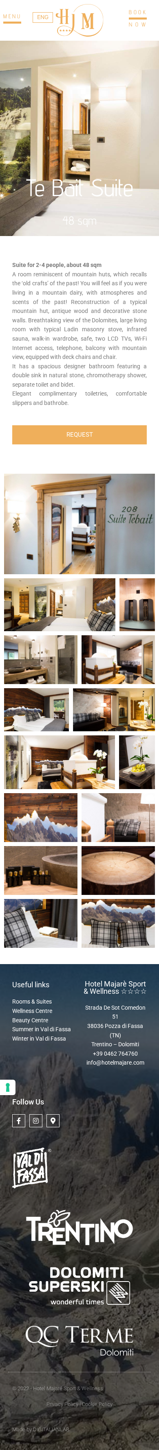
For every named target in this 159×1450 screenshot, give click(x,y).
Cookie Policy (97, 1404)
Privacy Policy (62, 1404)
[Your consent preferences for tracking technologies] (7, 1087)
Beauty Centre (30, 1020)
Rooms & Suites (32, 1001)
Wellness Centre (32, 1011)
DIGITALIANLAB (51, 1429)
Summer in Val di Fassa (41, 1029)
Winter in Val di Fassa (39, 1038)
